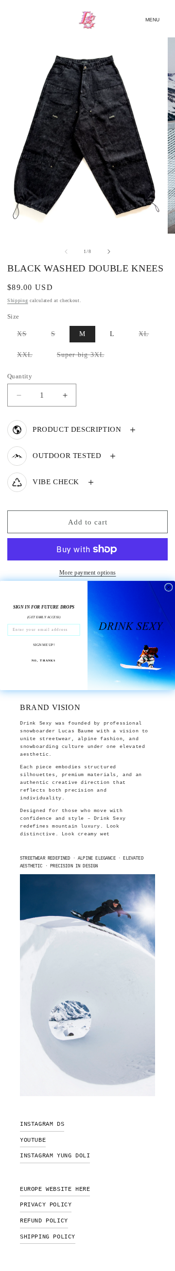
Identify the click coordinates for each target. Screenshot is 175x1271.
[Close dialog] (168, 587)
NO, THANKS (44, 660)
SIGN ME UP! (43, 644)
